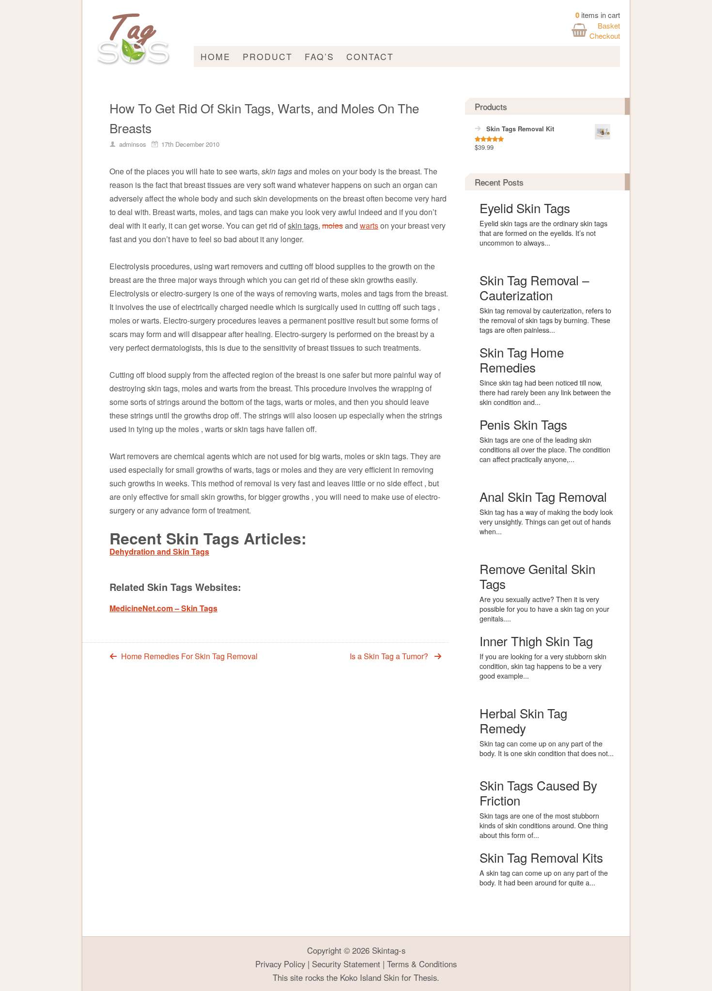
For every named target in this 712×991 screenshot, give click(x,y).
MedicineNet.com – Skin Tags (163, 608)
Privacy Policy (280, 964)
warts (369, 225)
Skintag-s (388, 950)
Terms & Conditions (422, 964)
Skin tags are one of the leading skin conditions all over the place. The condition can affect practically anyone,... (545, 449)
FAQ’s (319, 56)
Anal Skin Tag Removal (543, 496)
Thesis (425, 977)
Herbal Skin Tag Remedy (523, 720)
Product (268, 56)
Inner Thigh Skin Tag (536, 641)
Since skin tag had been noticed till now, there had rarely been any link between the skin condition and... (545, 392)
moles (332, 225)
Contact (370, 56)
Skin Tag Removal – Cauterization (534, 287)
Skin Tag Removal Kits (541, 857)
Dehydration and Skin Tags (159, 551)
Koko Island (360, 977)
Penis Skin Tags (523, 424)
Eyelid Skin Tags (525, 208)
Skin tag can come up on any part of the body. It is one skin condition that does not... (547, 748)
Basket (609, 25)
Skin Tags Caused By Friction (538, 792)
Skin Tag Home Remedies (522, 359)
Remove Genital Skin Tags (537, 575)
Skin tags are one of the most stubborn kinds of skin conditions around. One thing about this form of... (544, 825)
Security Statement (346, 964)
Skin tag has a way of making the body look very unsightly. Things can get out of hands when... (546, 521)
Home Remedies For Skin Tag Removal (189, 656)
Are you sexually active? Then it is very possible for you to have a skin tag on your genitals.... (544, 608)
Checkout (604, 36)
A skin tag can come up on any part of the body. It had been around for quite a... (544, 877)
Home (216, 56)
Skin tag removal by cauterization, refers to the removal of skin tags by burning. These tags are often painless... (545, 320)
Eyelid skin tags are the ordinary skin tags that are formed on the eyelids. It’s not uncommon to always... (543, 233)
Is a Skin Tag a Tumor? (389, 656)
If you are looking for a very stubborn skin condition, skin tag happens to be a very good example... (543, 666)
